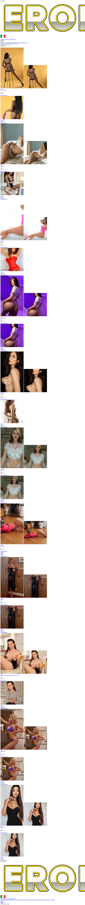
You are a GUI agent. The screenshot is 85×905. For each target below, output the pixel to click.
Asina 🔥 (2, 394)
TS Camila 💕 (3, 90)
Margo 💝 (2, 827)
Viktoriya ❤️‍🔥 (2, 751)
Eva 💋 (1, 242)
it (0, 38)
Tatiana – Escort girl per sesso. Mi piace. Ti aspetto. (9, 675)
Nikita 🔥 (2, 599)
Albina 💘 (2, 166)
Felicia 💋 (2, 546)
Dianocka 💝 (2, 318)
